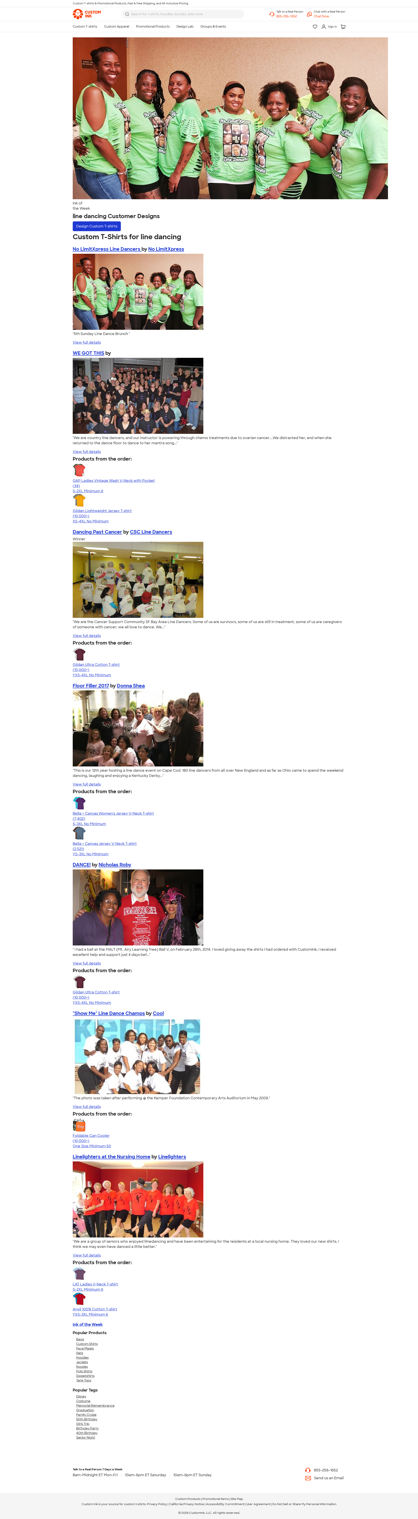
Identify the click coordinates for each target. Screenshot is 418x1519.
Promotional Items (215, 1499)
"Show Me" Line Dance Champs (109, 1013)
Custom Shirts (87, 1344)
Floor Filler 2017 (91, 686)
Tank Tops (83, 1380)
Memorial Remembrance (95, 1406)
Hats (79, 1353)
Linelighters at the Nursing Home (111, 1157)
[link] (87, 14)
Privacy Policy (157, 1504)
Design (96, 226)
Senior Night (85, 1437)
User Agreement (258, 1504)
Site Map (237, 1499)
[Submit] (127, 14)
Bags (80, 1339)
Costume (83, 1401)
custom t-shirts (135, 1504)
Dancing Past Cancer (97, 532)
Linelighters (172, 1157)
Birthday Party (87, 1428)
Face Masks (85, 1348)
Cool (158, 1013)
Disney (81, 1396)
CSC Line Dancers (151, 532)
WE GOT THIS (88, 353)
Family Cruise (86, 1415)
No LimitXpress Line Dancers (107, 249)
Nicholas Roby (115, 865)
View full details (87, 342)
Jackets (82, 1362)
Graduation (85, 1410)
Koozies (82, 1367)
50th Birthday (86, 1419)
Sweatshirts (85, 1376)
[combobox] (183, 14)
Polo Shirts (84, 1371)
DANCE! (82, 865)
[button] (329, 16)
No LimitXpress (166, 249)
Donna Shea (131, 686)
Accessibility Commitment (225, 1504)
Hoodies (82, 1358)
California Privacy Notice (186, 1504)
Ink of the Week (88, 1324)
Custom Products (188, 1499)
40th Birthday (87, 1433)
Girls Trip (82, 1424)
